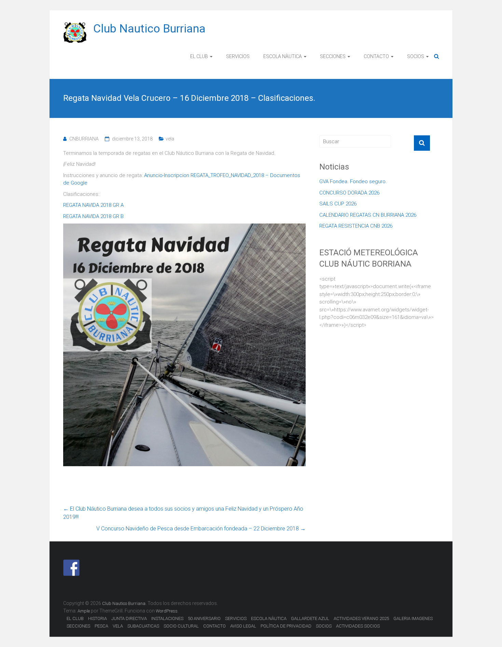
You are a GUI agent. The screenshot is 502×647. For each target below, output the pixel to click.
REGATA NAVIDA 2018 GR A (93, 205)
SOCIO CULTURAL (181, 626)
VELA (118, 626)
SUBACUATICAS (143, 626)
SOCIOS (415, 56)
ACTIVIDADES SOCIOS (358, 626)
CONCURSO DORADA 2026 (349, 193)
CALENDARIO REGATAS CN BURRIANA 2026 (367, 215)
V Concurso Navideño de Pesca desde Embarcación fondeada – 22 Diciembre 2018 (201, 528)
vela (170, 138)
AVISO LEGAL (243, 626)
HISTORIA (97, 618)
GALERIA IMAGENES (413, 618)
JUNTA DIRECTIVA (129, 618)
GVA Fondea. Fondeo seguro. (353, 181)
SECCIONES (333, 56)
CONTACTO (376, 56)
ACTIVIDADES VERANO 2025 (361, 618)
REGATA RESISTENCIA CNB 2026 (355, 226)
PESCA (101, 626)
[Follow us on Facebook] (71, 568)
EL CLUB (199, 56)
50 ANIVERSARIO (204, 618)
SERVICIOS (238, 56)
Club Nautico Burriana (149, 28)
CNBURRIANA (84, 138)
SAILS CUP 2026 (338, 204)
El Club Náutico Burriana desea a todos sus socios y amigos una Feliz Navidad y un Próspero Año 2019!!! (183, 513)
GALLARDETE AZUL (310, 618)
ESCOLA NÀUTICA (282, 56)
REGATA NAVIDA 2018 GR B (93, 216)
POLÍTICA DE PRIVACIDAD (286, 626)
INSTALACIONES (167, 618)
